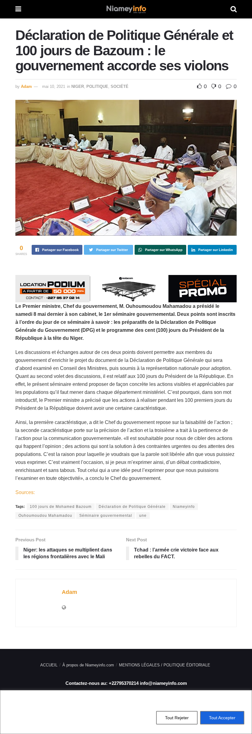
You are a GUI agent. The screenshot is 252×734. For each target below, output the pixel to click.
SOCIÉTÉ (119, 86)
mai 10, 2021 (53, 86)
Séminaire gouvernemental (105, 515)
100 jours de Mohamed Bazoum (61, 506)
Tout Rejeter (177, 717)
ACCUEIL (48, 665)
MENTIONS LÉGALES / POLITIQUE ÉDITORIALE (164, 665)
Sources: (25, 492)
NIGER (77, 86)
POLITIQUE (97, 86)
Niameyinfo (184, 506)
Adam (26, 86)
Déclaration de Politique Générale (132, 506)
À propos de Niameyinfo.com (88, 665)
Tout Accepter (222, 717)
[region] (126, 712)
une (143, 515)
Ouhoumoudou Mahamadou (45, 515)
